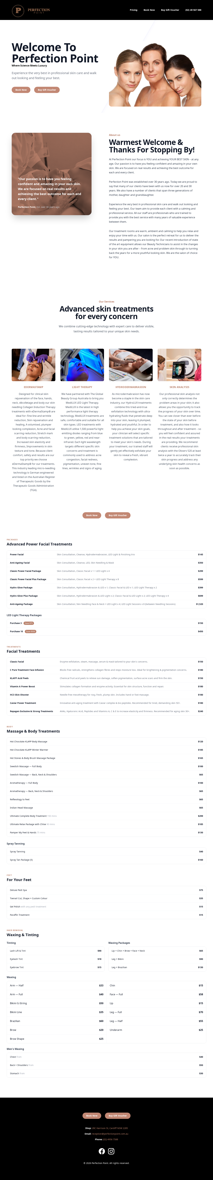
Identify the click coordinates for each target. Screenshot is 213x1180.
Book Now (149, 9)
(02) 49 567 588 (193, 9)
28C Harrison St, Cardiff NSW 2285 (106, 1128)
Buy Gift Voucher (170, 9)
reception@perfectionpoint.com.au (106, 1133)
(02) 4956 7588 (106, 1139)
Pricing (133, 9)
